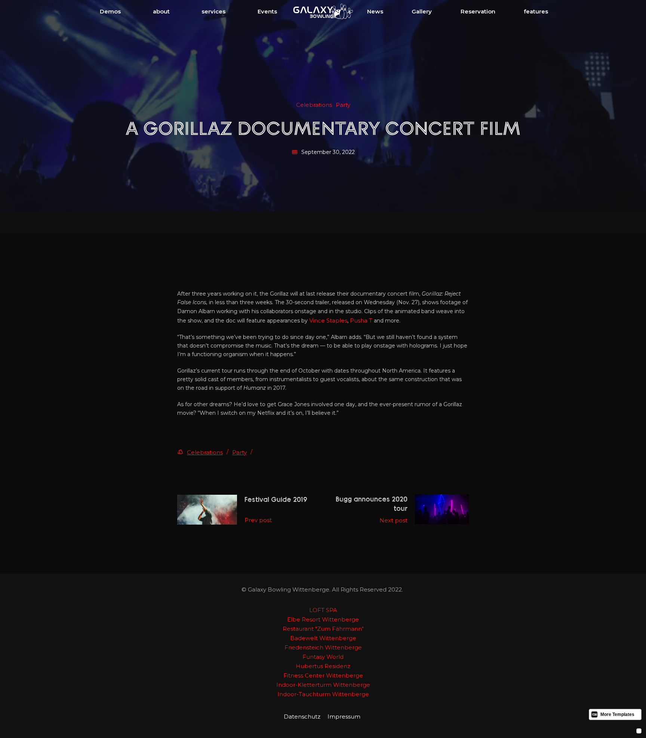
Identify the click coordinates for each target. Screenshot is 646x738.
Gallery (422, 11)
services (213, 11)
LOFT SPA (323, 610)
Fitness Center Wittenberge (323, 675)
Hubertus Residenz (323, 666)
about (161, 11)
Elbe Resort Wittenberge (323, 619)
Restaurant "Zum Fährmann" (323, 628)
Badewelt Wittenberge (323, 638)
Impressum (343, 716)
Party (239, 452)
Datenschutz (302, 716)
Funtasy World (323, 656)
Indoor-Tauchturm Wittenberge (323, 694)
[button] (110, 11)
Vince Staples (328, 320)
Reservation (478, 11)
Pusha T (361, 320)
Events (267, 11)
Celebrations (205, 452)
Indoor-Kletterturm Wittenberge (323, 684)
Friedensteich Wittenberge (323, 647)
